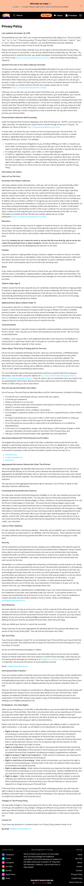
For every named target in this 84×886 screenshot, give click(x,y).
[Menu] (80, 15)
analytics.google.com (13, 457)
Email (8, 878)
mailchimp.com (11, 455)
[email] (3, 878)
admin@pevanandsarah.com (13, 600)
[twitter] (3, 858)
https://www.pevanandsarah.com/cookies (29, 88)
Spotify (8, 870)
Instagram (10, 862)
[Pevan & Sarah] (6, 15)
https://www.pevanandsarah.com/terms (32, 58)
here (20, 7)
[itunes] (3, 874)
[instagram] (3, 862)
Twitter (8, 858)
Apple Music (10, 874)
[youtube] (3, 866)
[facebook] (3, 854)
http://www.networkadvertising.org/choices (58, 376)
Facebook (10, 855)
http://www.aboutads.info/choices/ (18, 378)
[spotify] (3, 870)
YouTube (9, 866)
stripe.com (9, 460)
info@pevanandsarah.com (51, 659)
